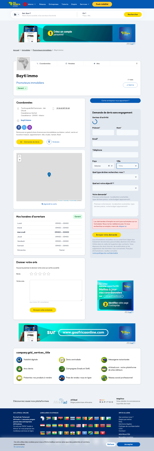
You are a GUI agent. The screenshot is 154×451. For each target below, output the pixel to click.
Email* (95, 139)
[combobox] (16, 14)
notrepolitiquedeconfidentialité (105, 253)
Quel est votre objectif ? (103, 183)
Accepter (128, 444)
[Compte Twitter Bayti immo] (24, 127)
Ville (118, 161)
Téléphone (97, 150)
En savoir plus (19, 447)
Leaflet (60, 200)
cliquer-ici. (123, 226)
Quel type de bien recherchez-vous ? (108, 172)
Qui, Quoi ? (26, 13)
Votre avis (20, 281)
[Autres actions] (137, 63)
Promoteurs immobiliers (30, 82)
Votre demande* (99, 194)
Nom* (119, 128)
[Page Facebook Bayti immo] (18, 127)
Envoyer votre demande (106, 235)
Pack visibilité (102, 4)
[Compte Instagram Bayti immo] (29, 127)
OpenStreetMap (73, 200)
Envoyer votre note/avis (42, 310)
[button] (50, 174)
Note (18, 274)
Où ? (84, 13)
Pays (94, 161)
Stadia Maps (66, 200)
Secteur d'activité (100, 117)
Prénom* (96, 128)
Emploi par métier (125, 419)
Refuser (110, 444)
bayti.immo (26, 120)
